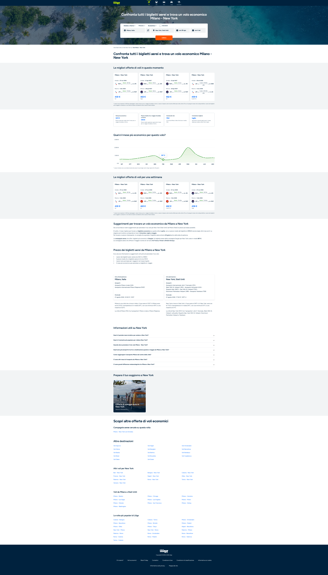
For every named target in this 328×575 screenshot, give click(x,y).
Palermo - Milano (187, 530)
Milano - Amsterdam (188, 520)
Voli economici (132, 560)
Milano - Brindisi (152, 523)
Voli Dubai (151, 459)
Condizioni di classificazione (185, 560)
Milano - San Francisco (155, 503)
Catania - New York (188, 472)
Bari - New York (118, 472)
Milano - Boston (118, 496)
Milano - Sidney (186, 503)
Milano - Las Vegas (119, 499)
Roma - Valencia (187, 537)
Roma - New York (153, 479)
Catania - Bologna (118, 520)
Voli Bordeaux (186, 452)
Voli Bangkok (151, 449)
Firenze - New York (119, 476)
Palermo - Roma (118, 533)
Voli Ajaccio (117, 446)
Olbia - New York (187, 476)
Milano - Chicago (153, 496)
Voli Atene (116, 449)
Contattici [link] (155, 560)
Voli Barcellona (186, 449)
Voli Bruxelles (152, 456)
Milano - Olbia (117, 526)
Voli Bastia (116, 452)
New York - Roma (153, 530)
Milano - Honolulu (187, 496)
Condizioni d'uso (167, 560)
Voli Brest (116, 456)
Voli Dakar (116, 459)
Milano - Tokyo (152, 526)
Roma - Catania (118, 537)
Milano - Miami (186, 499)
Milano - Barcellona (119, 523)
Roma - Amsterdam (153, 533)
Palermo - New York (119, 479)
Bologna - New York (154, 472)
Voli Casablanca (186, 456)
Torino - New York (187, 479)
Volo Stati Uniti (117, 47)
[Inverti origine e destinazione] (148, 30)
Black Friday (144, 560)
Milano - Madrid (186, 523)
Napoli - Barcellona (187, 526)
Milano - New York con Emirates (123, 432)
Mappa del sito (173, 566)
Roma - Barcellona (187, 533)
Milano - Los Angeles (154, 499)
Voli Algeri (151, 446)
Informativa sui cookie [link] (204, 560)
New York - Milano (119, 530)
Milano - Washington (119, 506)
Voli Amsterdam (187, 446)
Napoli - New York (153, 476)
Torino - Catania (118, 540)
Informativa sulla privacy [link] (157, 566)
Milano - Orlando (118, 503)
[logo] (116, 3)
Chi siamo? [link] (120, 560)
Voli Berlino (151, 452)
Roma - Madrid (152, 537)
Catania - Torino (152, 520)
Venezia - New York (119, 483)
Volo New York (127, 47)
